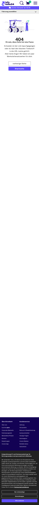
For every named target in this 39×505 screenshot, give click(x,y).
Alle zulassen (19, 500)
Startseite (19, 69)
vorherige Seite (19, 63)
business (6, 427)
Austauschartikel (24, 433)
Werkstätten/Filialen (8, 435)
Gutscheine (23, 446)
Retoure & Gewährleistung (27, 430)
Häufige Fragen (24, 435)
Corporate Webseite (8, 430)
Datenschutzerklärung (21, 487)
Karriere (4, 438)
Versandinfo (23, 427)
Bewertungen (6, 441)
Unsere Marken (24, 441)
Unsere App (5, 444)
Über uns (4, 425)
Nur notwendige (19, 492)
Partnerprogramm (7, 433)
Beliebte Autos (24, 444)
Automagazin (23, 438)
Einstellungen (19, 496)
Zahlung (22, 425)
